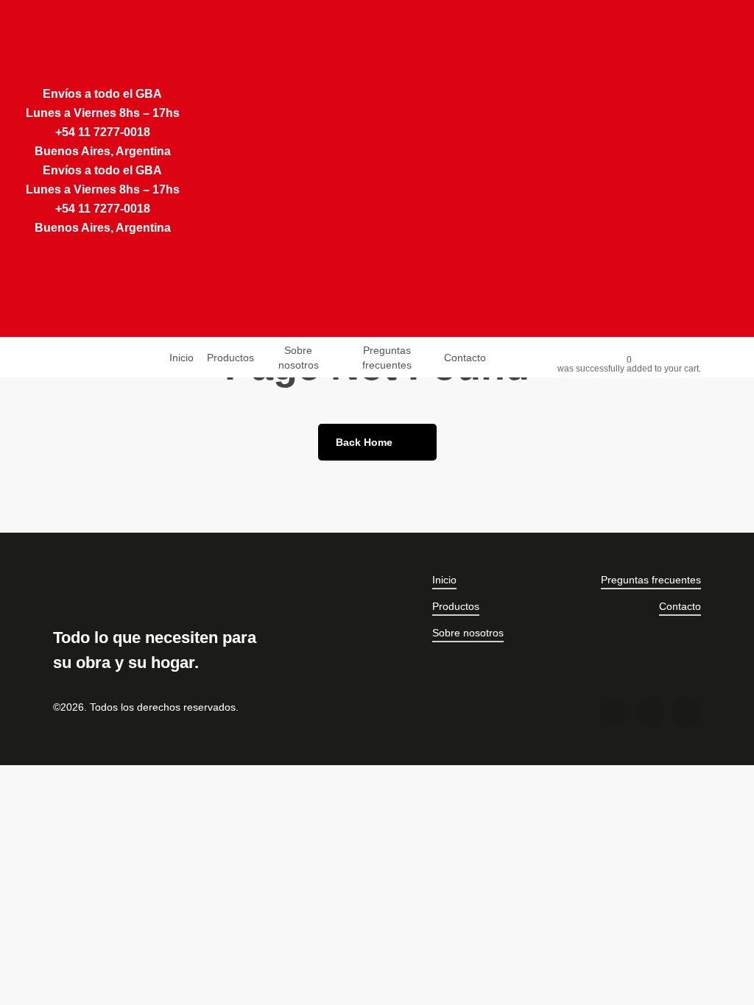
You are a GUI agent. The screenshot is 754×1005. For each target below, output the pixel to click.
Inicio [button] (444, 580)
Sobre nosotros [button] (468, 633)
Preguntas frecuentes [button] (651, 580)
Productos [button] (455, 606)
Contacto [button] (680, 606)
